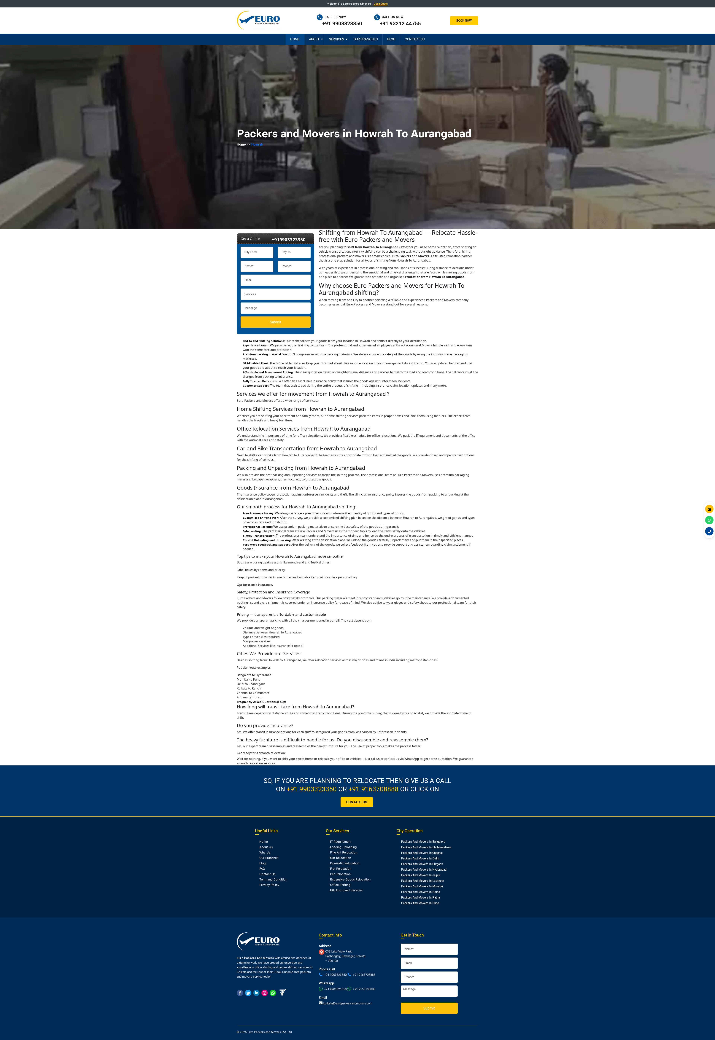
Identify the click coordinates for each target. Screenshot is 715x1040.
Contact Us (415, 39)
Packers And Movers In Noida (420, 892)
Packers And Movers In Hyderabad (424, 869)
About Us (266, 847)
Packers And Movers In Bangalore (423, 841)
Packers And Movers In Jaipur (420, 875)
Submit (275, 322)
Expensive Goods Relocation (350, 879)
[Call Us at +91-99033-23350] (321, 17)
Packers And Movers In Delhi (420, 858)
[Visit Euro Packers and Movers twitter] (248, 992)
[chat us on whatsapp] (273, 992)
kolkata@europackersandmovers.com (347, 1003)
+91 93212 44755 (400, 23)
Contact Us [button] (356, 802)
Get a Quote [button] (381, 3)
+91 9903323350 (342, 23)
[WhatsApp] (709, 520)
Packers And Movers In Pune (420, 903)
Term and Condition (273, 879)
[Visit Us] (322, 952)
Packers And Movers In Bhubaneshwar (426, 847)
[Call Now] (709, 531)
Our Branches (366, 39)
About (314, 39)
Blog (391, 39)
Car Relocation (340, 858)
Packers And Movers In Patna (420, 897)
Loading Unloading (343, 847)
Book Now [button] (464, 20)
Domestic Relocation (344, 863)
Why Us (264, 852)
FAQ (262, 868)
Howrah (257, 144)
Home (295, 39)
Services (336, 39)
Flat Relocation (340, 868)
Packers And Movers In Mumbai (422, 886)
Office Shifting (340, 885)
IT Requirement (340, 841)
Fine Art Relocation (343, 852)
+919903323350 (289, 239)
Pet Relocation (340, 874)
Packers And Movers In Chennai (422, 853)
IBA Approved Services (346, 890)
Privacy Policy (269, 885)
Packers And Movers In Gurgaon (422, 864)
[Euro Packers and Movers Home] (258, 20)
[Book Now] (709, 509)
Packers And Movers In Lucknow (422, 881)
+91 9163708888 (373, 789)
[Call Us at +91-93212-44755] (378, 17)
